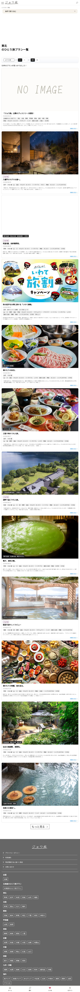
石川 (17, 906)
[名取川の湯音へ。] (40, 792)
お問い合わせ (9, 867)
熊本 (35, 969)
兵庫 (29, 942)
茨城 (5, 915)
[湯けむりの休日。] (40, 356)
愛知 (17, 933)
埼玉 (23, 915)
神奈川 (42, 915)
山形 (29, 897)
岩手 (11, 897)
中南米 (50, 978)
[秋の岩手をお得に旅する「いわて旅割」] (40, 291)
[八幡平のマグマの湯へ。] (40, 162)
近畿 (4, 938)
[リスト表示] (37, 60)
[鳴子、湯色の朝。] (40, 545)
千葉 (29, 915)
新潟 (5, 906)
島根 (11, 951)
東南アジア (17, 978)
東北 (4, 893)
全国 (4, 874)
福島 (35, 897)
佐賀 (11, 969)
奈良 (11, 942)
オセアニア (28, 978)
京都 (17, 942)
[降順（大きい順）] (20, 60)
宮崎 (29, 969)
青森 (5, 897)
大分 (23, 969)
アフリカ (7, 983)
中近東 (36, 978)
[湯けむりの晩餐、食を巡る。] (40, 670)
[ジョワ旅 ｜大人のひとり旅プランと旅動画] (12, 2)
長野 (11, 924)
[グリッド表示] (33, 60)
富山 (11, 906)
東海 (4, 929)
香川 (5, 960)
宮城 (23, 897)
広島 (23, 951)
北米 (43, 978)
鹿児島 (42, 969)
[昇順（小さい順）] (24, 60)
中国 (4, 947)
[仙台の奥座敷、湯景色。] (40, 731)
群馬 (17, 915)
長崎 (17, 969)
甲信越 (5, 920)
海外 (4, 974)
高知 (23, 960)
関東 (4, 911)
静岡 (5, 933)
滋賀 (5, 942)
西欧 (63, 978)
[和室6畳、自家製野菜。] (40, 226)
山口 (29, 951)
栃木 (11, 915)
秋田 (17, 897)
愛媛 (17, 960)
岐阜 (11, 933)
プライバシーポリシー (12, 853)
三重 (23, 933)
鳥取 (5, 951)
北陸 (4, 902)
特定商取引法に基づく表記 (14, 862)
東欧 (57, 978)
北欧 (69, 978)
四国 (4, 956)
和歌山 (36, 942)
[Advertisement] (40, 29)
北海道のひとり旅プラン (12, 884)
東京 (35, 915)
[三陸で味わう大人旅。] (40, 419)
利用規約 (8, 857)
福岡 (5, 969)
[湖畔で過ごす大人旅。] (40, 483)
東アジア (7, 978)
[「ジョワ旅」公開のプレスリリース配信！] (40, 99)
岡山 (17, 951)
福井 (23, 906)
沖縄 (49, 969)
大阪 (23, 942)
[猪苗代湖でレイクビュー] (40, 608)
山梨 (5, 924)
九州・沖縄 (7, 965)
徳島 (11, 960)
